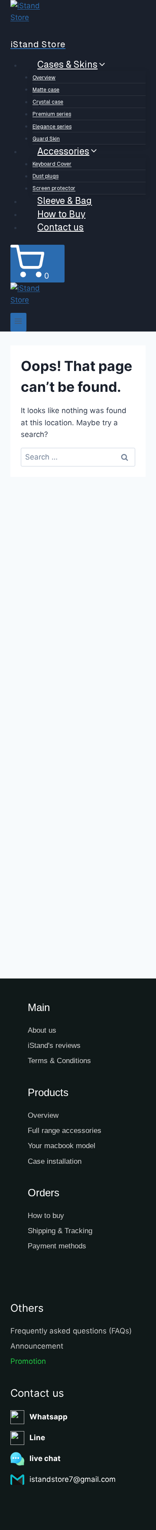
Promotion (28, 1361)
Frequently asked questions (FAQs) (71, 1330)
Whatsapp (48, 1416)
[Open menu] (18, 322)
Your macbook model (61, 1146)
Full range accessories (64, 1130)
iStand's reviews (54, 1045)
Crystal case (47, 102)
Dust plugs (45, 176)
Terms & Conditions (59, 1061)
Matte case (45, 89)
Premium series (51, 114)
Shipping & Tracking (60, 1231)
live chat (45, 1458)
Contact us (60, 227)
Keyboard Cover (52, 164)
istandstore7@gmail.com (72, 1479)
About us (42, 1030)
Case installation (54, 1161)
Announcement (36, 1346)
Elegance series (52, 126)
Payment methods (57, 1246)
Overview (43, 77)
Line (37, 1437)
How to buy (46, 1216)
